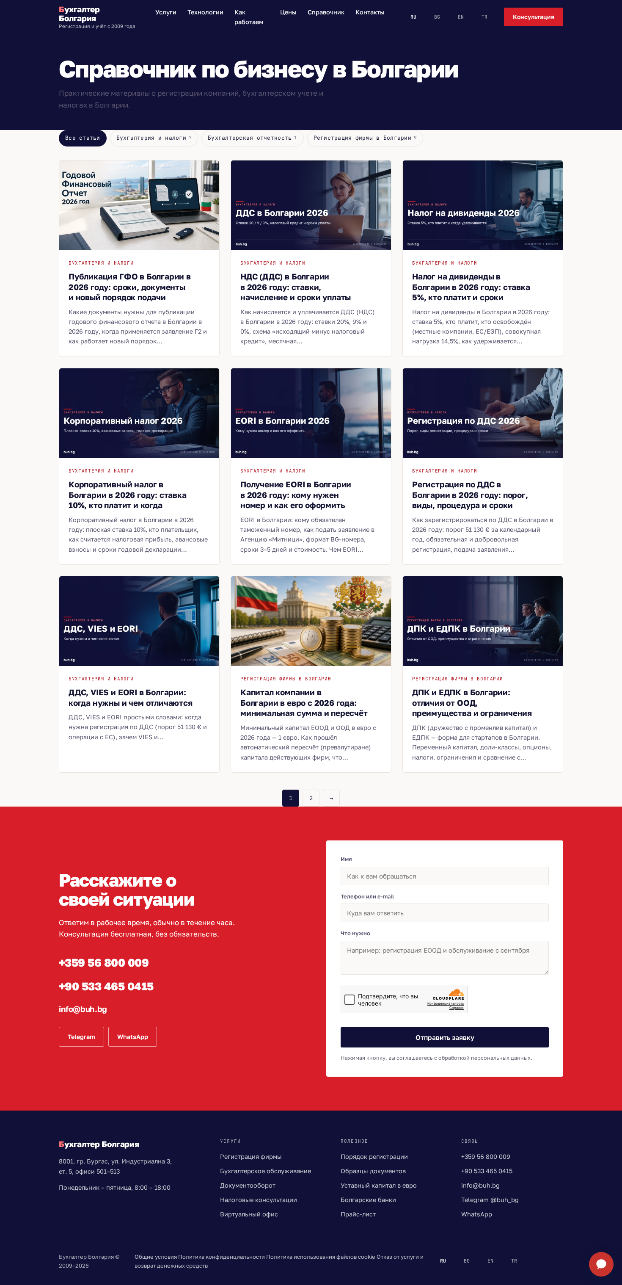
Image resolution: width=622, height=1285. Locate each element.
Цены (288, 12)
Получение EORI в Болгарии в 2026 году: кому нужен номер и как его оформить (295, 494)
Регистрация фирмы (251, 1156)
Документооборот (247, 1185)
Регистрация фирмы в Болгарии (365, 137)
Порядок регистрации (374, 1156)
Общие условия (156, 1256)
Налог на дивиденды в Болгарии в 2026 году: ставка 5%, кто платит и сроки (471, 286)
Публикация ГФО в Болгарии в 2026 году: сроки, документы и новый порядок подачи (130, 286)
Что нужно (355, 933)
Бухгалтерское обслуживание (265, 1170)
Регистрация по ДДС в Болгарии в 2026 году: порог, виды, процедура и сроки (470, 494)
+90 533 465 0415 (106, 986)
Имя (346, 859)
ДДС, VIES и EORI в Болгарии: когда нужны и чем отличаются (131, 697)
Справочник (326, 12)
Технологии (205, 12)
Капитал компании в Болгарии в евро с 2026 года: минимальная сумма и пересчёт (304, 702)
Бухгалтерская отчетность (252, 137)
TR (484, 17)
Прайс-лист (358, 1214)
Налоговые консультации (258, 1199)
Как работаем (248, 16)
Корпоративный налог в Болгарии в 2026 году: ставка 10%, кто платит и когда (128, 494)
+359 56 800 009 (104, 962)
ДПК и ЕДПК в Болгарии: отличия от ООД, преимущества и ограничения (472, 702)
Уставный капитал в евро (379, 1185)
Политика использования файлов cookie (320, 1256)
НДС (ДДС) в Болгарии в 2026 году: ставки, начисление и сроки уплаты (295, 286)
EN (461, 17)
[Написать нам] (601, 1264)
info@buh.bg (83, 1009)
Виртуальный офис (249, 1214)
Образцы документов (373, 1170)
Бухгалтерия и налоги (154, 137)
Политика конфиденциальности (221, 1256)
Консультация (533, 16)
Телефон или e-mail (367, 896)
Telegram (81, 1036)
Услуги (165, 12)
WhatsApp (132, 1036)
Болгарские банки (368, 1199)
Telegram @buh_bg (490, 1199)
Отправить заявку (445, 1037)
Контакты (370, 12)
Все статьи (82, 137)
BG (437, 17)
